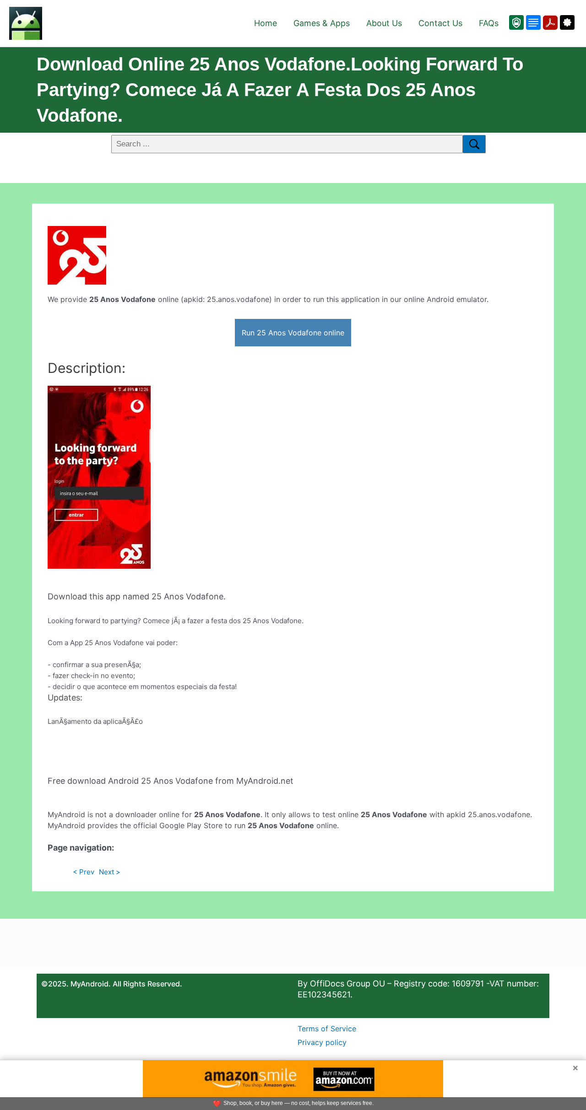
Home (265, 23)
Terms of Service (327, 1028)
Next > (109, 872)
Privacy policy (322, 1042)
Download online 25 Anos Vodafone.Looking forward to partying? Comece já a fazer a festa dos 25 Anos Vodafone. (280, 89)
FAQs (489, 23)
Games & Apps (321, 23)
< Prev (83, 872)
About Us (384, 23)
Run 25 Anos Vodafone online (293, 332)
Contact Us (440, 23)
